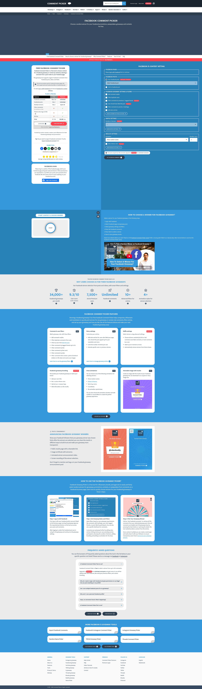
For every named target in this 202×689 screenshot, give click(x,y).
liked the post (65, 343)
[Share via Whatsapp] (48, 148)
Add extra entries (112, 110)
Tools (48, 668)
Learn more (41, 124)
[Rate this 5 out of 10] (49, 156)
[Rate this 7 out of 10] (52, 156)
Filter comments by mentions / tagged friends (120, 101)
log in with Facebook (44, 89)
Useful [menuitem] (124, 10)
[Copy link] (59, 148)
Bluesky (123, 678)
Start (50, 228)
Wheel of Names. (92, 382)
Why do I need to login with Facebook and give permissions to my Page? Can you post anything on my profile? (100, 582)
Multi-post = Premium (126, 79)
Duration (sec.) (193, 137)
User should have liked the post (116, 104)
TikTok (122, 670)
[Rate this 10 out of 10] (57, 156)
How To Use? (117, 56)
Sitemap (49, 673)
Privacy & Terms (51, 670)
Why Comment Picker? (99, 56)
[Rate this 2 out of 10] (44, 156)
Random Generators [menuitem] (114, 10)
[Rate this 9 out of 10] (55, 156)
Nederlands (142, 663)
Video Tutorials (88, 665)
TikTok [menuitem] (82, 10)
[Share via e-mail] (55, 148)
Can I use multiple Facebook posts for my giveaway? (94, 588)
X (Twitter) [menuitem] (89, 10)
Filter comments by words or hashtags (118, 107)
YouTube (123, 665)
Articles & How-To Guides (90, 668)
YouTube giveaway (70, 665)
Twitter (122, 668)
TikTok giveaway (70, 668)
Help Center (141, 3)
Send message (108, 614)
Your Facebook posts (113, 80)
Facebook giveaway (71, 663)
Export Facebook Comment (49, 141)
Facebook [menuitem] (67, 10)
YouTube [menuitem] (75, 10)
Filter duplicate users (114, 97)
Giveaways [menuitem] (50, 10)
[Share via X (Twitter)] (45, 148)
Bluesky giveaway (70, 675)
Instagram (124, 556)
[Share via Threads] (52, 148)
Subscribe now (58, 123)
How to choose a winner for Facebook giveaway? (78, 56)
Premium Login (133, 3)
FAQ (124, 56)
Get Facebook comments (113, 157)
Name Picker (69, 680)
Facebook (115, 556)
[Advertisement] (101, 40)
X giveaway (69, 670)
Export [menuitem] (97, 10)
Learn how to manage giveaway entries (97, 361)
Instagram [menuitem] (59, 10)
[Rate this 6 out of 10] (50, 156)
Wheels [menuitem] (104, 10)
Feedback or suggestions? (50, 152)
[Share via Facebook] (41, 148)
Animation (108, 137)
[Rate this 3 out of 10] (46, 156)
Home (48, 660)
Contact (86, 670)
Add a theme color (113, 144)
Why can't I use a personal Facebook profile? (92, 594)
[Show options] (151, 83)
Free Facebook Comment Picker (55, 56)
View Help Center (92, 614)
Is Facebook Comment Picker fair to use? (91, 605)
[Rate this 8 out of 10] (54, 156)
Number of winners (111, 121)
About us (49, 663)
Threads (123, 673)
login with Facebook (114, 72)
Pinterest (123, 681)
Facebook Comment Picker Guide (140, 238)
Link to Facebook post (114, 87)
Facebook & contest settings (57, 90)
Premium (148, 3)
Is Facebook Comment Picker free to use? (91, 564)
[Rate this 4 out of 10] (47, 156)
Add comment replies (114, 94)
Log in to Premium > (54, 127)
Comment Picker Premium (109, 660)
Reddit (122, 675)
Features (109, 56)
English (141, 660)
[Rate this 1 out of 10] (43, 156)
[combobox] (112, 3)
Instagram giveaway (71, 660)
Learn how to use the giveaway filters (60, 361)
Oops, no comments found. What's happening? (93, 600)
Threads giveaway (70, 673)
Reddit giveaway (70, 678)
